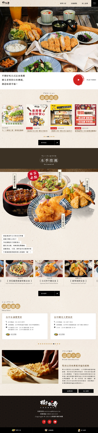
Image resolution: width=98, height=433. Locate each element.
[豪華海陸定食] (49, 268)
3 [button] (48, 136)
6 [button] (53, 136)
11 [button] (57, 343)
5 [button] (51, 136)
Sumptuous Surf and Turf (49, 283)
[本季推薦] (49, 199)
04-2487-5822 (20, 322)
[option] (49, 47)
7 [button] (49, 343)
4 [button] (49, 136)
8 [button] (51, 343)
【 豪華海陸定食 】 (49, 280)
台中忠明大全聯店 (63, 317)
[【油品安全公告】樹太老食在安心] (12, 115)
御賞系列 (49, 278)
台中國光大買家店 (15, 317)
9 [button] (53, 343)
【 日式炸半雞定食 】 (19, 280)
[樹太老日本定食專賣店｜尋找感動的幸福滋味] (6, 3)
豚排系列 (78, 278)
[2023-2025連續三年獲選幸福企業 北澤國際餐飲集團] (85, 115)
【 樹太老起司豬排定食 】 (78, 280)
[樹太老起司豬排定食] (78, 268)
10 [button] (55, 343)
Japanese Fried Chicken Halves (20, 283)
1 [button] (44, 136)
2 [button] (46, 136)
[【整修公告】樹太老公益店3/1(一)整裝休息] (37, 115)
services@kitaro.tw (52, 411)
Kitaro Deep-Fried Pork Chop (78, 283)
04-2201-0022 (68, 322)
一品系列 (19, 278)
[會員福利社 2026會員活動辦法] (61, 115)
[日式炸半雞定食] (19, 268)
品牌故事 (70, 391)
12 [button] (59, 343)
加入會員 (86, 391)
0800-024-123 (52, 414)
